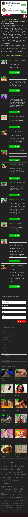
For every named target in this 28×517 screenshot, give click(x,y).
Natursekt (17, 491)
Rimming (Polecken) (6, 501)
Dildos (20, 471)
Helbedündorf (5, 353)
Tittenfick (10, 507)
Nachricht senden (14, 72)
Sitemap (14, 515)
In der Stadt (4, 315)
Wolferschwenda (6, 362)
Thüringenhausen (6, 351)
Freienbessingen (6, 348)
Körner (3, 346)
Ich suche (4, 300)
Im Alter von (5, 305)
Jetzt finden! (22, 321)
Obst (10, 494)
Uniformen (19, 507)
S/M (25, 501)
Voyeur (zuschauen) (8, 510)
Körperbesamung (7, 489)
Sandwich (6, 503)
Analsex (4, 465)
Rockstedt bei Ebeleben (7, 335)
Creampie (4, 472)
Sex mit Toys (17, 505)
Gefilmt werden (15, 480)
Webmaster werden (21, 515)
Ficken (16, 474)
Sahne (2, 503)
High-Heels (6, 486)
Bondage (18, 469)
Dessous (12, 472)
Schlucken (12, 503)
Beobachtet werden (16, 466)
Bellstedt (4, 344)
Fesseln (11, 475)
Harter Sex (16, 483)
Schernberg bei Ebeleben (8, 341)
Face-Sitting (5, 475)
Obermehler (5, 339)
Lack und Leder (20, 489)
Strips (22, 505)
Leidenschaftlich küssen (7, 491)
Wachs (19, 510)
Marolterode (5, 337)
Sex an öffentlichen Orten (7, 505)
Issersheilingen (5, 360)
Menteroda (4, 358)
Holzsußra (22, 60)
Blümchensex (7, 468)
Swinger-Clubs (4, 507)
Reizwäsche (16, 497)
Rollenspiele (18, 500)
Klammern (21, 486)
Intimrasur (14, 486)
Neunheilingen (5, 355)
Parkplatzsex (7, 497)
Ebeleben (4, 330)
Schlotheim (4, 332)
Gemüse (22, 480)
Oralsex (16, 494)
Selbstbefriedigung (21, 503)
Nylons (4, 494)
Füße (9, 480)
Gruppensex (6, 483)
